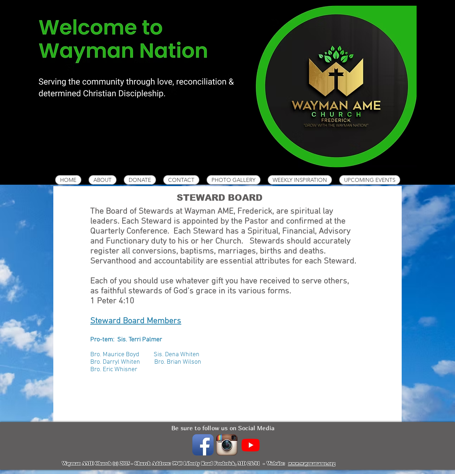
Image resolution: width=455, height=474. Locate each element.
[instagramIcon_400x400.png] (226, 444)
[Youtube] (250, 444)
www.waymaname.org (311, 463)
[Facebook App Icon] (203, 444)
